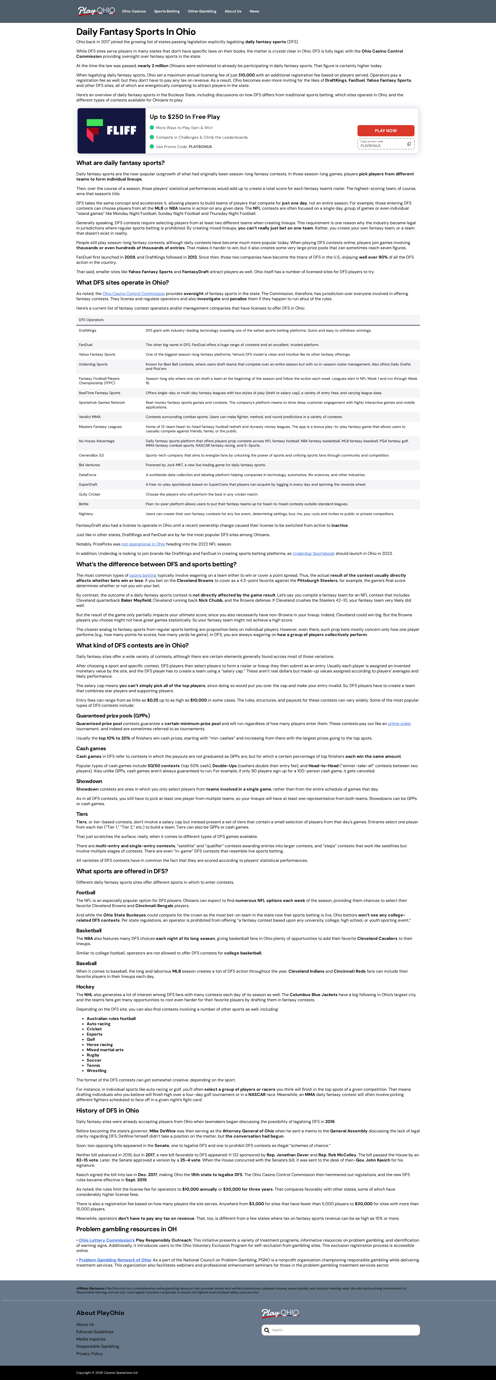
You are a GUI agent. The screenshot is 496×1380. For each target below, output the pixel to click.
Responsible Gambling (97, 1346)
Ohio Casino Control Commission (134, 293)
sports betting (142, 575)
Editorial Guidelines (95, 1331)
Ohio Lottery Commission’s (106, 1240)
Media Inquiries (90, 1339)
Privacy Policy (89, 1353)
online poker (399, 723)
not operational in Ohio (143, 544)
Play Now (386, 130)
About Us (85, 1324)
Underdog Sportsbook (314, 553)
